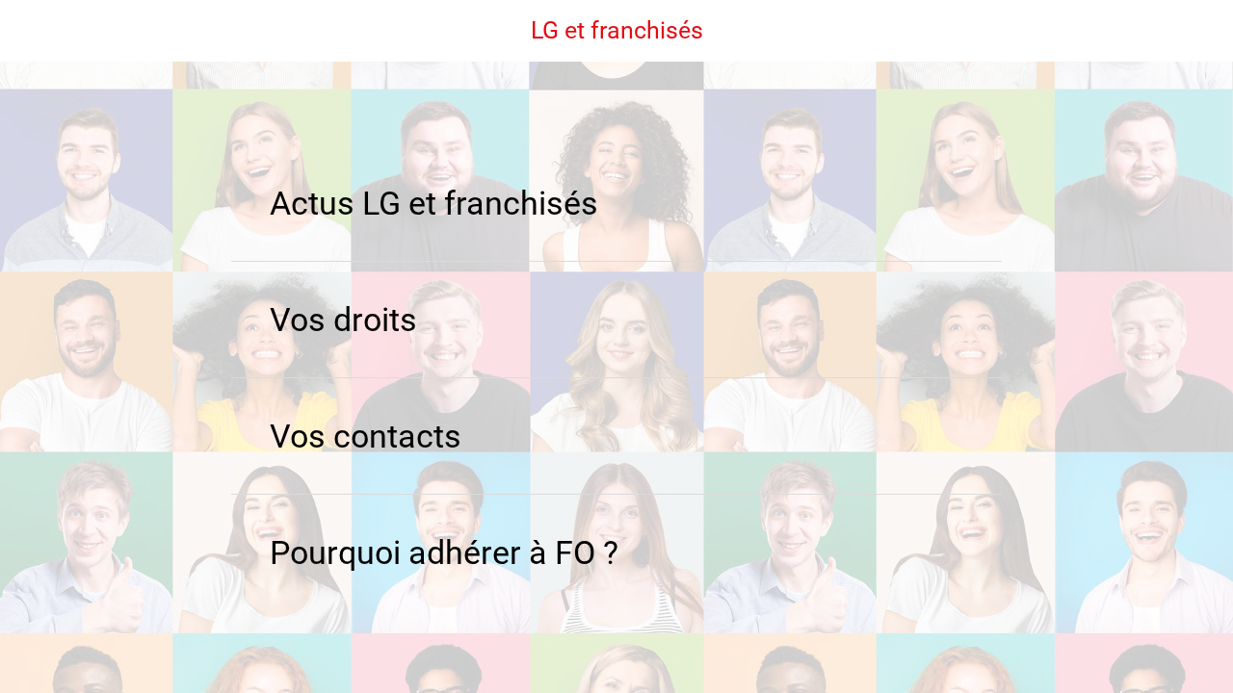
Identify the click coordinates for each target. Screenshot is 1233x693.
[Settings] (1183, 31)
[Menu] (31, 31)
